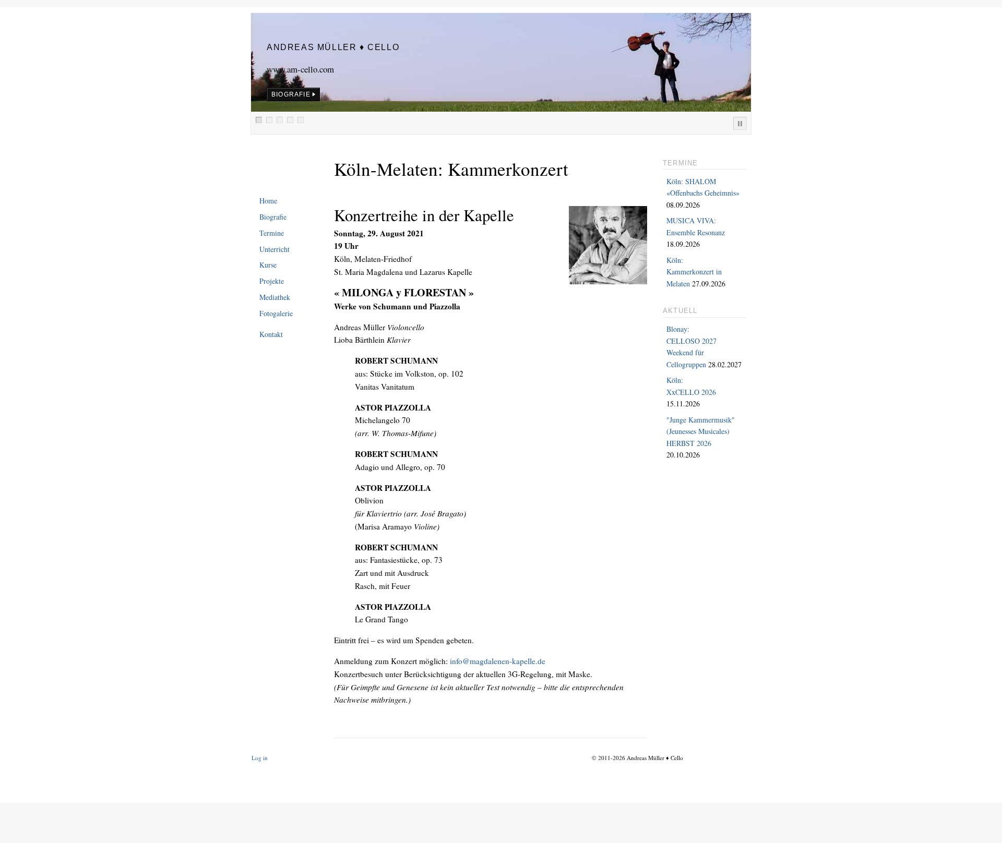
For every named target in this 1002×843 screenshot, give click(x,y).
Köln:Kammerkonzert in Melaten (694, 271)
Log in (260, 758)
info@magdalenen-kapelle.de (497, 661)
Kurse (268, 265)
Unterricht (274, 249)
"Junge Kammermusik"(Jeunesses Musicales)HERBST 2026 (700, 431)
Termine (271, 233)
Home (268, 201)
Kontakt (271, 334)
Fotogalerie (276, 313)
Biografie (273, 217)
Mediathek (274, 297)
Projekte (271, 281)
